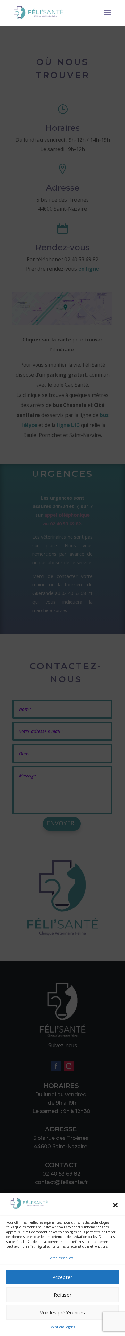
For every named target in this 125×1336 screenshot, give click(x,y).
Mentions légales (62, 1327)
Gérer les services (60, 1258)
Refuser (62, 1295)
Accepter (62, 1277)
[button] (115, 1205)
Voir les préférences (62, 1312)
